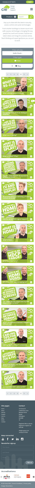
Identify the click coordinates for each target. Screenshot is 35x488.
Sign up (29, 462)
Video (19, 61)
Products (9, 17)
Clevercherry (9, 486)
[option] (6, 477)
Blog (19, 66)
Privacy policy (27, 483)
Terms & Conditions (17, 483)
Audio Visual (17, 53)
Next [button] (34, 477)
